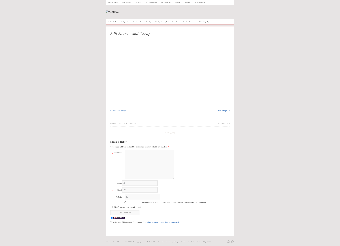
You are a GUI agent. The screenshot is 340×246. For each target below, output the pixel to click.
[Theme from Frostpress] (232, 241)
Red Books (138, 2)
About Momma (126, 2)
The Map (177, 2)
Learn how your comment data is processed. (161, 222)
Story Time (175, 22)
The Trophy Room (199, 2)
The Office (187, 2)
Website (119, 196)
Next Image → (224, 110)
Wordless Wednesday (189, 22)
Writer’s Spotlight (204, 22)
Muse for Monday (145, 22)
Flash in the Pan (113, 22)
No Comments (224, 123)
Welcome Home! (113, 2)
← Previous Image (118, 110)
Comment (117, 153)
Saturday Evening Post (162, 22)
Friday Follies (125, 22)
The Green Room (165, 2)
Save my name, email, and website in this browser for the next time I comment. (174, 202)
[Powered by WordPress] (228, 241)
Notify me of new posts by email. (128, 207)
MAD (135, 22)
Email (117, 190)
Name (117, 183)
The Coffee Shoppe (151, 2)
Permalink (133, 123)
